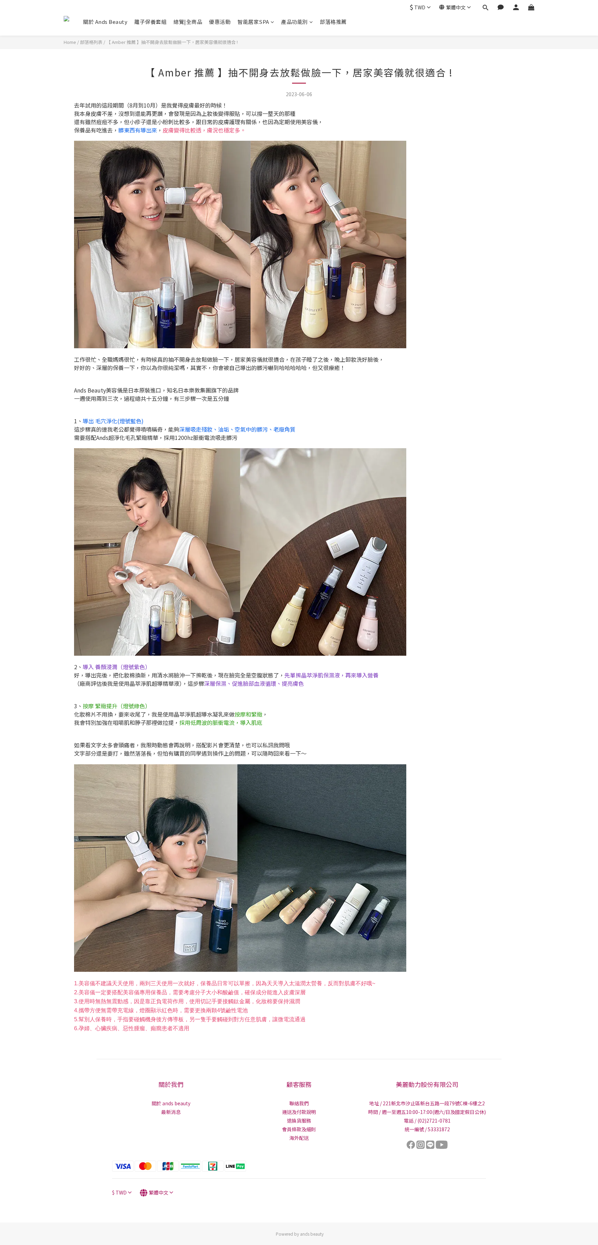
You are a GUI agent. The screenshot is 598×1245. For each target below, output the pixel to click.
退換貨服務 (299, 1120)
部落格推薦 (333, 21)
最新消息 (171, 1111)
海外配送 (299, 1137)
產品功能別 (294, 21)
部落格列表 (91, 42)
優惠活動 (219, 21)
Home (70, 42)
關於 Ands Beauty (105, 21)
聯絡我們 (299, 1103)
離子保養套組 (150, 21)
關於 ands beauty (171, 1103)
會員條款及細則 (299, 1129)
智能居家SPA (253, 21)
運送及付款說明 (299, 1111)
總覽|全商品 (187, 21)
